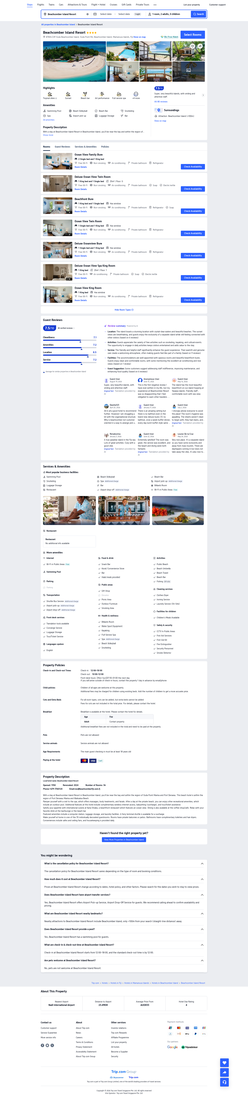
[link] (192, 4)
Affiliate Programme (120, 1037)
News (78, 1033)
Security (114, 1056)
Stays (30, 4)
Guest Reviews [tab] (62, 146)
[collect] (224, 1062)
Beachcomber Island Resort (64, 32)
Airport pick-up (160, 481)
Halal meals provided (111, 577)
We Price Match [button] (171, 37)
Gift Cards (126, 4)
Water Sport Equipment (112, 626)
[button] (155, 4)
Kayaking (106, 630)
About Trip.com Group (85, 1056)
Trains (51, 4)
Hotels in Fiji (116, 983)
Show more (48, 135)
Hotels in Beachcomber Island (165, 983)
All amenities (48, 120)
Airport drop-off (107, 490)
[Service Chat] (224, 1082)
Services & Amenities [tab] (86, 146)
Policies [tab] (105, 146)
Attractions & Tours (77, 4)
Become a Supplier (119, 1052)
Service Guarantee (49, 1033)
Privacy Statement (84, 1047)
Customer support (49, 1028)
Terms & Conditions (84, 1042)
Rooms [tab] (46, 146)
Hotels (105, 983)
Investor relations (118, 1028)
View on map (160, 121)
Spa (102, 481)
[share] (224, 1072)
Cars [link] (61, 4)
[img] (74, 61)
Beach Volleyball (107, 477)
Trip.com (95, 983)
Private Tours (142, 4)
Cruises (113, 4)
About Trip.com (82, 1028)
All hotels (115, 1047)
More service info (48, 1037)
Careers (79, 1037)
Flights (40, 4)
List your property (119, 1042)
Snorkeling (51, 481)
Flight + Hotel (98, 4)
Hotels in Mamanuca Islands (136, 983)
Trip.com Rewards (119, 1033)
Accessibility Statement (86, 1052)
